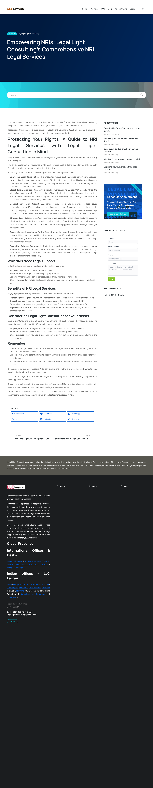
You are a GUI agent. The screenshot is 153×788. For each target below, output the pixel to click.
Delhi (9, 619)
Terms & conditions (128, 758)
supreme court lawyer (112, 134)
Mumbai (46, 622)
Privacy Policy (112, 758)
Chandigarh (12, 622)
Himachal (23, 622)
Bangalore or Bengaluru (32, 629)
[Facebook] (64, 749)
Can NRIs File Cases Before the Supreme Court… (122, 129)
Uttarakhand (35, 622)
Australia (20, 603)
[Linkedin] (76, 749)
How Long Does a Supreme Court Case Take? (121, 140)
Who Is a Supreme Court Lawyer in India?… (122, 159)
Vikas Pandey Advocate (117, 343)
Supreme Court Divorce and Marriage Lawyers (120, 168)
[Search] (142, 95)
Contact (143, 758)
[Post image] (123, 328)
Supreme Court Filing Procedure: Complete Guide (122, 296)
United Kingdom (14, 596)
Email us (12, 656)
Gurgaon (17, 619)
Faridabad (34, 619)
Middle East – (31, 596)
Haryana (20, 626)
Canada (11, 603)
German (44, 600)
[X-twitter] (82, 749)
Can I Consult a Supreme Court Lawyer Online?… (121, 150)
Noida (25, 619)
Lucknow (44, 619)
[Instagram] (70, 749)
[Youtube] (89, 749)
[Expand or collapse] (32, 122)
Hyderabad (12, 632)
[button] (24, 449)
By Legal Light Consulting (29, 33)
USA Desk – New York (27, 600)
